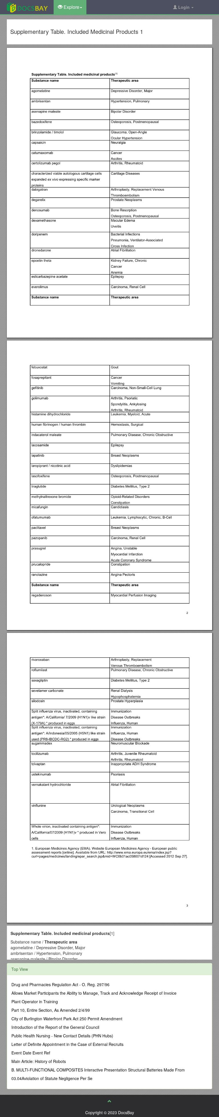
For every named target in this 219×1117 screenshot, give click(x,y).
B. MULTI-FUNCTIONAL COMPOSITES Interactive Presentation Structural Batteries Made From (98, 1070)
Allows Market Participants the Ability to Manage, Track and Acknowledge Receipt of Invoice (94, 993)
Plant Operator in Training (34, 1001)
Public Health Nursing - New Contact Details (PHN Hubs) (62, 1035)
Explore (70, 7)
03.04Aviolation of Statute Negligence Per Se (51, 1078)
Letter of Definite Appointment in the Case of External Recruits (67, 1044)
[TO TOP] (109, 1101)
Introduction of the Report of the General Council (55, 1027)
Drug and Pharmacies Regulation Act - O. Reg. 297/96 (60, 984)
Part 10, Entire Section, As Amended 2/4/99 (50, 1010)
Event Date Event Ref (30, 1053)
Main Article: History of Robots (38, 1061)
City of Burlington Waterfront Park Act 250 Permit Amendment (66, 1018)
